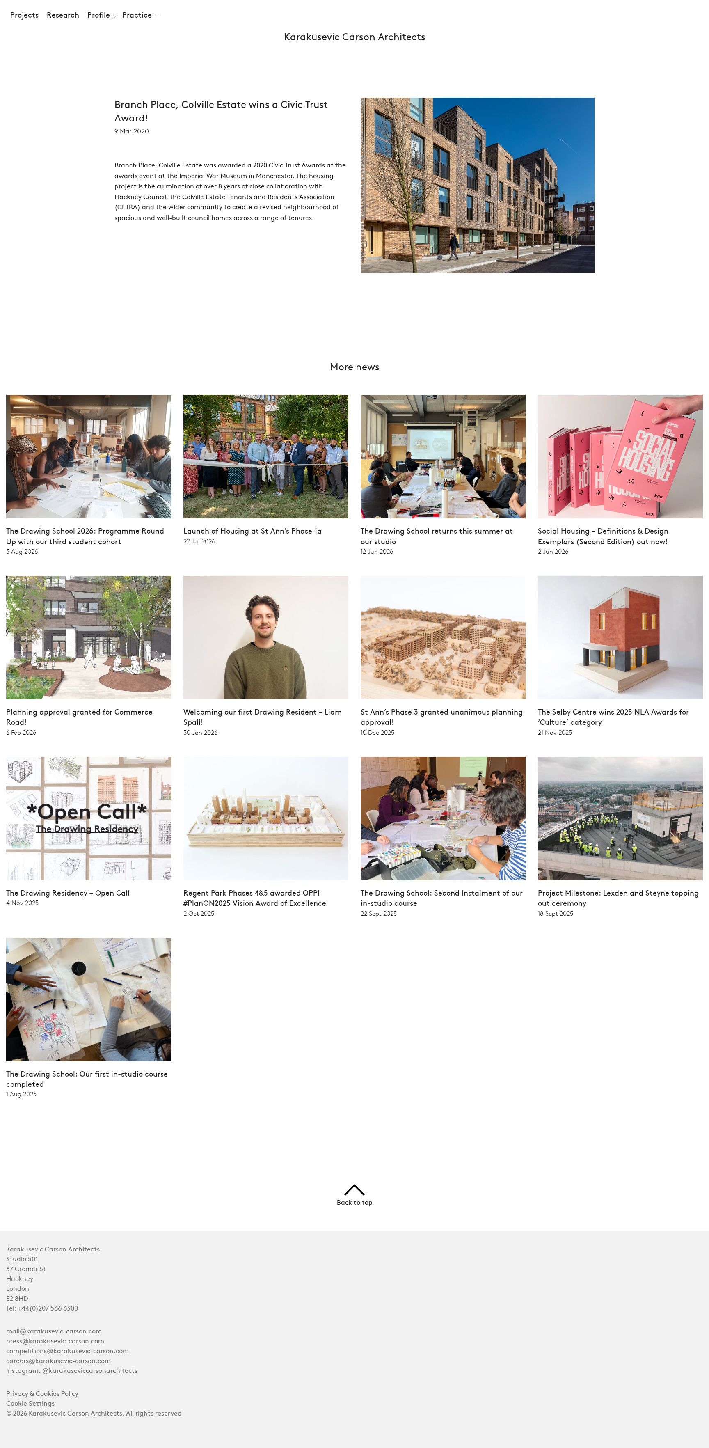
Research (63, 16)
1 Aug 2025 (21, 1094)
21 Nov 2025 (555, 732)
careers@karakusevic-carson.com (58, 1361)
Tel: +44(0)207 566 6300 (42, 1309)
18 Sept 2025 (555, 913)
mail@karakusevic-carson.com (54, 1332)
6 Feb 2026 (21, 732)
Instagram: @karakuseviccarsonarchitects (71, 1371)
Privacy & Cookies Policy (42, 1394)
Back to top (355, 1203)
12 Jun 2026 (377, 551)
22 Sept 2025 (379, 913)
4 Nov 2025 (22, 903)
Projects (24, 16)
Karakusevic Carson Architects (354, 38)
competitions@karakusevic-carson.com (67, 1351)
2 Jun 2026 (553, 551)
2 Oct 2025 (198, 913)
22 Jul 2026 (199, 541)
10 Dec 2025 (377, 732)
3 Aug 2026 (22, 551)
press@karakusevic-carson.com (55, 1341)
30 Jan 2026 (200, 732)
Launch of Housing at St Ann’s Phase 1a (252, 532)
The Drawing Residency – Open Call (68, 894)
